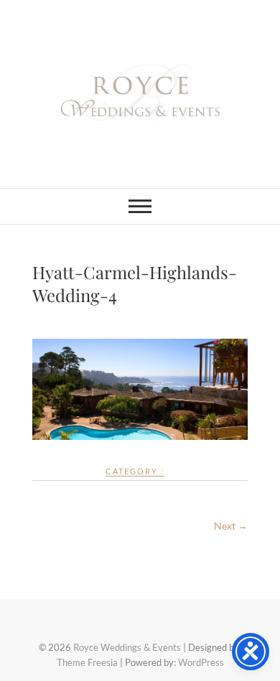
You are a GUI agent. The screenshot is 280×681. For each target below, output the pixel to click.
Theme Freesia (87, 662)
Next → (231, 526)
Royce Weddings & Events (127, 647)
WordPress (201, 662)
